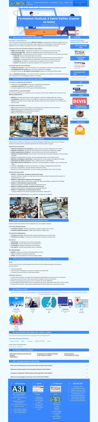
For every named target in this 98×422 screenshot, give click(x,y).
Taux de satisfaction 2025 (78, 388)
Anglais (66, 2)
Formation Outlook (75, 42)
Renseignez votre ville (79, 73)
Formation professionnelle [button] (41, 2)
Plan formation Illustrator (78, 399)
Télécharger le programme (79, 118)
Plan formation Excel (78, 393)
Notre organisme (30, 3)
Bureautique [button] (54, 2)
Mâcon (23, 341)
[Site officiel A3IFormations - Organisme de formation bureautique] (19, 389)
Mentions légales (56, 411)
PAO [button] (61, 2)
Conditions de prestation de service (57, 404)
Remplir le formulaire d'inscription (20, 281)
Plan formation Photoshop (78, 395)
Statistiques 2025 (78, 387)
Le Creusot (29, 341)
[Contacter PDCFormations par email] (79, 129)
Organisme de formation (77, 40)
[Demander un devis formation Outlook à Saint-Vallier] (79, 101)
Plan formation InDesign (78, 397)
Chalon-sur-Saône (14, 341)
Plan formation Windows (20, 411)
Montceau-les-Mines (40, 341)
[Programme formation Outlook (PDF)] (79, 113)
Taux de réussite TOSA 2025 (78, 392)
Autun (48, 341)
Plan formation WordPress (78, 400)
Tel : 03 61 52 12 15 (80, 3)
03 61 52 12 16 (20, 396)
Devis (71, 2)
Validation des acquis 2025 (78, 390)
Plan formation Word (20, 412)
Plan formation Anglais (20, 409)
